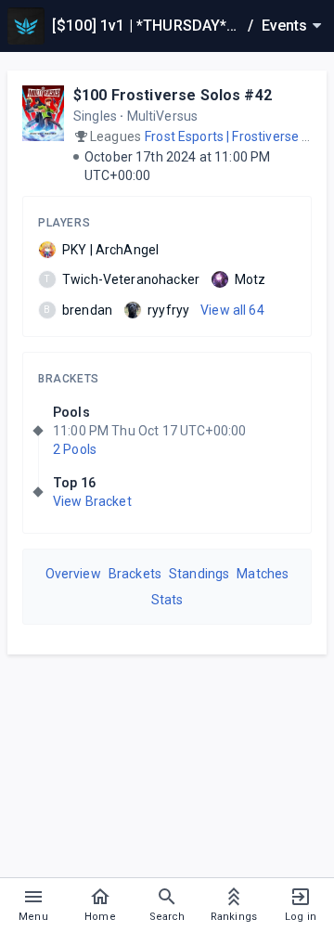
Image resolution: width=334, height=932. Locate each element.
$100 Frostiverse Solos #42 (172, 95)
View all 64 (232, 310)
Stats (167, 599)
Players (64, 222)
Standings (199, 573)
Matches (263, 573)
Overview (73, 573)
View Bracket (92, 501)
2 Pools (74, 449)
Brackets (68, 378)
